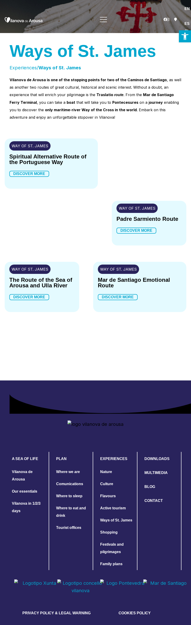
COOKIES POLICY (135, 613)
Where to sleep (69, 496)
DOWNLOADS (157, 459)
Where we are (68, 472)
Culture (106, 484)
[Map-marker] (175, 19)
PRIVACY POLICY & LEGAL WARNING (56, 613)
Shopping (109, 532)
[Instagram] (167, 19)
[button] (185, 36)
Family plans (111, 564)
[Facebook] (165, 19)
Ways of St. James (116, 520)
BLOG (149, 487)
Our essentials (24, 491)
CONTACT (153, 501)
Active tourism (113, 508)
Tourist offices (68, 528)
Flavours (108, 496)
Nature (106, 472)
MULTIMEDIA (156, 473)
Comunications (69, 484)
